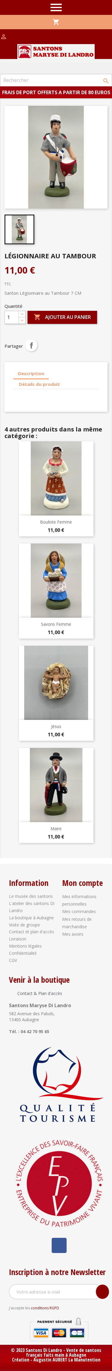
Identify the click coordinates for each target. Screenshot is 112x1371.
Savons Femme (56, 624)
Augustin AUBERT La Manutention (66, 1359)
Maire (56, 828)
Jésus (56, 726)
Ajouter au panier (62, 317)
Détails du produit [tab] (39, 384)
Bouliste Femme (56, 522)
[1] (102, 1292)
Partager (31, 345)
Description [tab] (31, 373)
